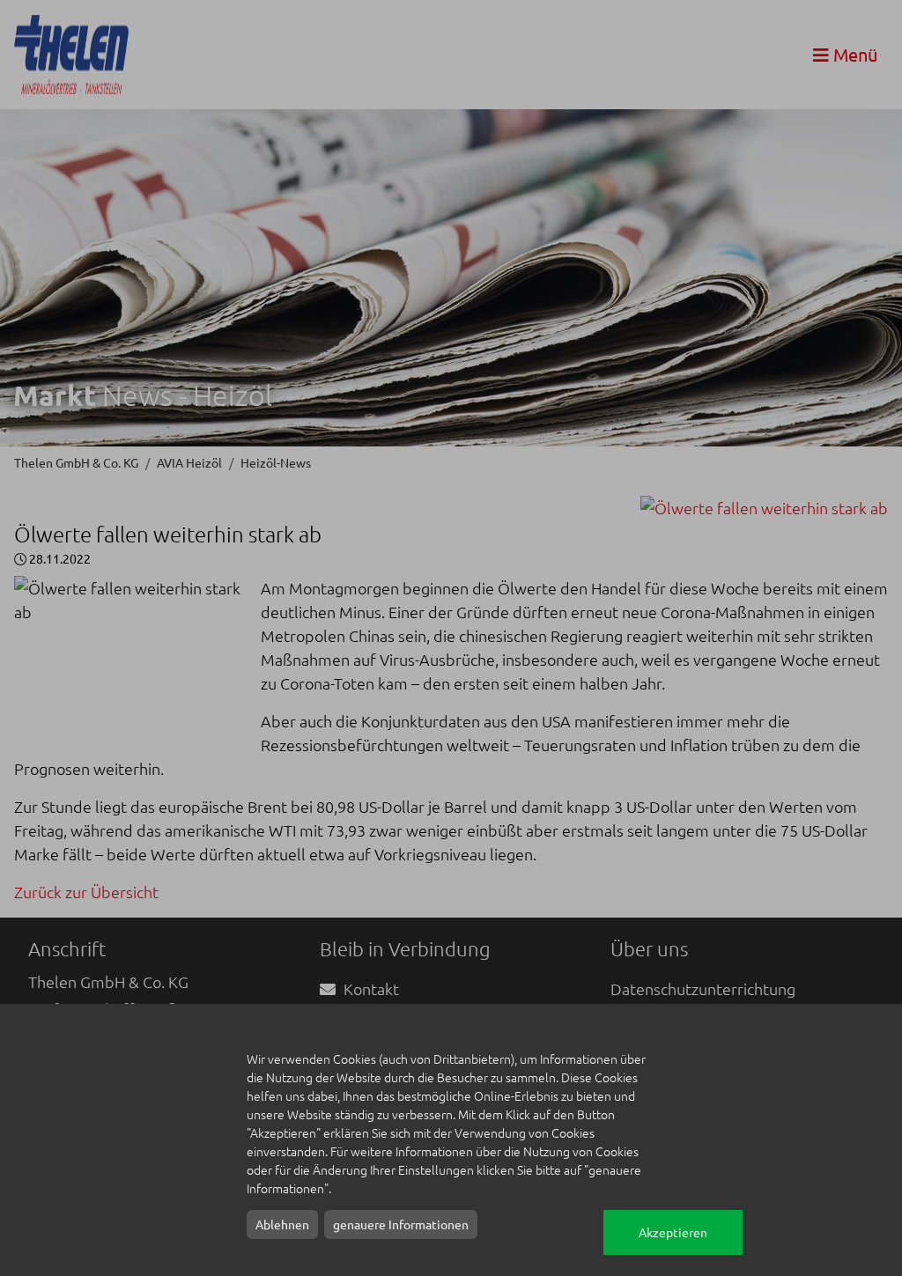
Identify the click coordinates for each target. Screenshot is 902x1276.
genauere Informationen (401, 1224)
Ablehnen (282, 1224)
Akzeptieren (673, 1232)
